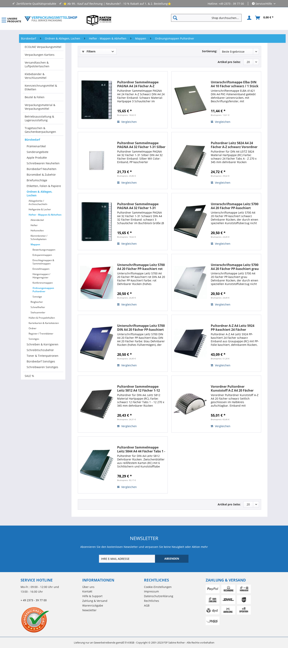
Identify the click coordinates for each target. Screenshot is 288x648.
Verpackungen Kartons (39, 55)
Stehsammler (38, 312)
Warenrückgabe (92, 605)
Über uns (88, 587)
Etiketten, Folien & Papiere (44, 186)
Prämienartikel (36, 146)
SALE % (29, 376)
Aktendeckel (37, 220)
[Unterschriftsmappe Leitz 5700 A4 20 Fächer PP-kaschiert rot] (96, 282)
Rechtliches (151, 601)
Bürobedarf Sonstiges (41, 361)
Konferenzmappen (43, 282)
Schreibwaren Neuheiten (43, 163)
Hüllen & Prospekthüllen (42, 317)
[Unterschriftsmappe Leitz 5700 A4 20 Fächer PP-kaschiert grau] (190, 282)
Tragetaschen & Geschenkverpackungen (40, 130)
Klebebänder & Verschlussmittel (35, 76)
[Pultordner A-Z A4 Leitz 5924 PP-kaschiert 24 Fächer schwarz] (190, 343)
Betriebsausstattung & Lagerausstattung (39, 118)
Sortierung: (209, 51)
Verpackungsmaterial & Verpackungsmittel (40, 107)
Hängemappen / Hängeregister (41, 275)
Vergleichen (128, 122)
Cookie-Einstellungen (158, 587)
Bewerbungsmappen (44, 249)
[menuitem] (208, 18)
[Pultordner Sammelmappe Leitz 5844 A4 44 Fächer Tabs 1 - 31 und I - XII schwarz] (96, 464)
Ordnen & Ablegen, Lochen (39, 193)
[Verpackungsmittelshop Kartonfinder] (98, 20)
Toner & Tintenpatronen (42, 356)
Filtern (90, 51)
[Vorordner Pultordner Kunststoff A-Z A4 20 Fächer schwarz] (190, 404)
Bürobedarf (32, 139)
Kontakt (87, 591)
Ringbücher (37, 302)
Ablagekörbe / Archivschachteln (38, 202)
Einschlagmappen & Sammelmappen (43, 262)
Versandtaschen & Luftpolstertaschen (37, 64)
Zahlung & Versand (94, 601)
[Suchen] (175, 18)
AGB (146, 605)
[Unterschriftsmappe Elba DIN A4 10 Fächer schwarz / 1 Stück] (190, 99)
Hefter (34, 225)
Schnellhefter (38, 307)
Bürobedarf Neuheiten (41, 169)
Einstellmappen (41, 269)
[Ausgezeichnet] (50, 620)
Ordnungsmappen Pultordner (43, 289)
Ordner (32, 328)
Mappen (35, 244)
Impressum (151, 591)
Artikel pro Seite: (229, 62)
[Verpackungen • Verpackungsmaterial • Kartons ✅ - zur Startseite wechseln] (51, 19)
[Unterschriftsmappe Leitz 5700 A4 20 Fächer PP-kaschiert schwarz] (190, 221)
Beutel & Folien (34, 97)
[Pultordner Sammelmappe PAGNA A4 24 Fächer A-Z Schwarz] (96, 99)
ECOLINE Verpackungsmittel (43, 47)
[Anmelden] (248, 18)
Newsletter (89, 610)
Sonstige (37, 296)
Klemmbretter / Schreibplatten (39, 237)
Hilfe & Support (92, 596)
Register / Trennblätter (41, 333)
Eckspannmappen (42, 255)
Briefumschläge (37, 180)
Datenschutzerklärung (158, 596)
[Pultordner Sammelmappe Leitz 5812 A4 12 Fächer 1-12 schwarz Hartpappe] (96, 404)
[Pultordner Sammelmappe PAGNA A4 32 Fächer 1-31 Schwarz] (96, 221)
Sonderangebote (37, 152)
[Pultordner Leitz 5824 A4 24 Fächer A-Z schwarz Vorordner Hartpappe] (190, 160)
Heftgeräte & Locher (40, 209)
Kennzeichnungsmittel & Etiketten (41, 87)
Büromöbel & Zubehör (41, 174)
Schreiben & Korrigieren (42, 344)
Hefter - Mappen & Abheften (45, 214)
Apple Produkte (37, 157)
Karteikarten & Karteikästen (44, 323)
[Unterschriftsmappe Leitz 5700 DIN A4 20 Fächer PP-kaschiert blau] (96, 343)
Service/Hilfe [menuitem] (264, 3)
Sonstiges (34, 339)
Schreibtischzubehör (40, 350)
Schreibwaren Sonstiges (42, 367)
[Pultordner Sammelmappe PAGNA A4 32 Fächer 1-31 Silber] (96, 160)
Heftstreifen (37, 230)
